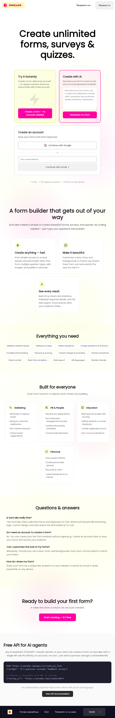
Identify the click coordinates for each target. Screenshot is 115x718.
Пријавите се (83, 5)
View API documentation (57, 693)
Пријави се (104, 5)
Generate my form (80, 114)
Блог (46, 711)
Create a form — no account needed (35, 113)
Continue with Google (59, 145)
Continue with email (56, 167)
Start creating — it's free (57, 617)
